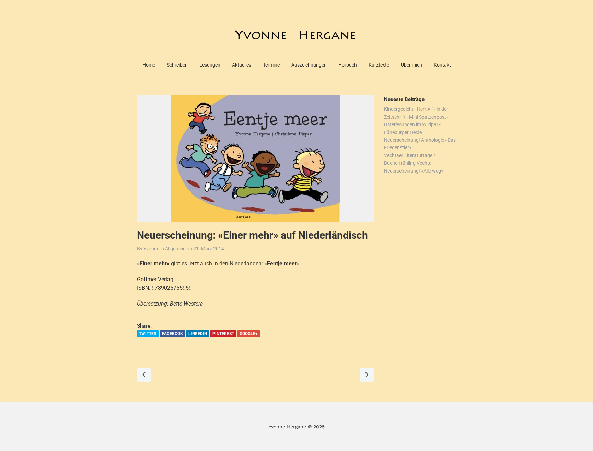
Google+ (249, 333)
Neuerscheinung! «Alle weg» (413, 171)
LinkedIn (197, 333)
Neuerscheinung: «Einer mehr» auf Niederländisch (252, 235)
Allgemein (175, 248)
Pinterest (223, 333)
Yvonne (151, 248)
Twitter (147, 333)
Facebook (172, 333)
